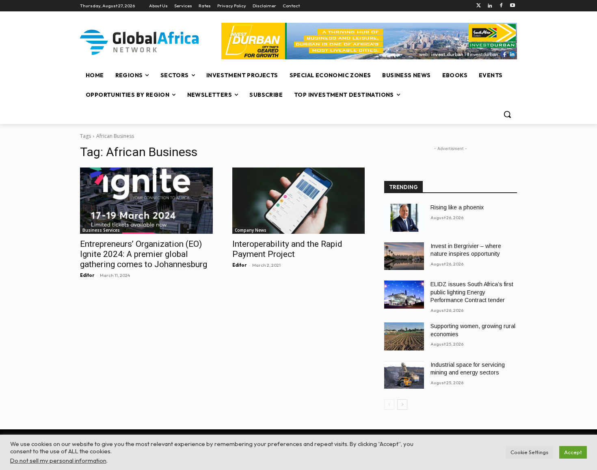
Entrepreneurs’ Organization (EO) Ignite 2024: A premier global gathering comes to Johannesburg (143, 254)
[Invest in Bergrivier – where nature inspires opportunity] (404, 256)
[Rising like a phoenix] (404, 218)
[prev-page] (389, 404)
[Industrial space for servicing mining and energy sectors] (404, 375)
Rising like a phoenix (457, 207)
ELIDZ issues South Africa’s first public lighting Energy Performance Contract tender (471, 292)
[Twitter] (478, 6)
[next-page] (402, 404)
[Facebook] (501, 6)
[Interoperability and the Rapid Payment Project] (298, 201)
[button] (507, 114)
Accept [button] (573, 452)
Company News (250, 230)
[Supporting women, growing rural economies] (404, 336)
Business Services (101, 230)
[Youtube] (512, 6)
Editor (87, 275)
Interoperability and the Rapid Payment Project (287, 249)
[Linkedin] (490, 6)
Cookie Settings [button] (529, 452)
